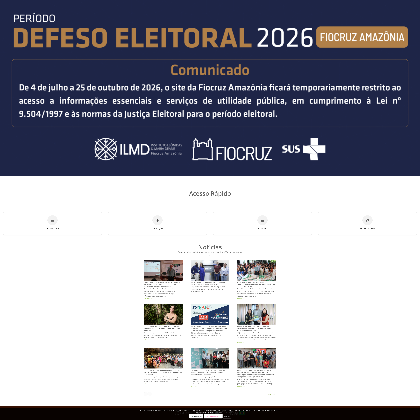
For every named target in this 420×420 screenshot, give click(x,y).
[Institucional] (52, 220)
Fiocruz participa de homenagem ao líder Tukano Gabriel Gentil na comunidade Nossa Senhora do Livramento (163, 372)
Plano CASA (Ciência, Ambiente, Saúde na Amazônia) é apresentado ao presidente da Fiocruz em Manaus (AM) (254, 328)
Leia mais (147, 298)
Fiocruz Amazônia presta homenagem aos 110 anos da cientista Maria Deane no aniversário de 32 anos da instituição (256, 284)
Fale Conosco (367, 228)
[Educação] (157, 220)
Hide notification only (213, 416)
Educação (157, 228)
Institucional (52, 228)
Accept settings (196, 416)
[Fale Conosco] (367, 220)
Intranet (262, 228)
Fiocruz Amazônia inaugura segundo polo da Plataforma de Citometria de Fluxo (208, 283)
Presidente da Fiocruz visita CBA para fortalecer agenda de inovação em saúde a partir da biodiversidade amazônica (209, 372)
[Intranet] (262, 220)
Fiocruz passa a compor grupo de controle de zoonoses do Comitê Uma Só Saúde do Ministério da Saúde (163, 328)
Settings (227, 416)
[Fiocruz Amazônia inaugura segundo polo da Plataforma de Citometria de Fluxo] (210, 270)
